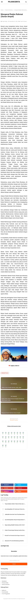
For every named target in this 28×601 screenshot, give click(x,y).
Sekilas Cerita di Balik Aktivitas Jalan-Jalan (11, 387)
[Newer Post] (12, 419)
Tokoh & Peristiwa (24, 21)
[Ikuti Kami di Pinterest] (20, 488)
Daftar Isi (4, 590)
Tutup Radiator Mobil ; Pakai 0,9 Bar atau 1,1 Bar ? (16, 503)
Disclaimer (4, 581)
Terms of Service (5, 584)
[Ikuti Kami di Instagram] (7, 491)
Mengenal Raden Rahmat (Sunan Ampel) (10, 412)
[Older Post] (16, 419)
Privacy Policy (5, 582)
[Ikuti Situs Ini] (20, 491)
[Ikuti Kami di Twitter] (20, 485)
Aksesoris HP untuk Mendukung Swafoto (14, 540)
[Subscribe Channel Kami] (7, 488)
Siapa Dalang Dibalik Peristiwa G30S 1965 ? (15, 525)
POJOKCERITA (14, 598)
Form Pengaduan (6, 593)
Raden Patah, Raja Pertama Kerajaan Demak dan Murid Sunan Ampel (12, 399)
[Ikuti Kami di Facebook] (7, 485)
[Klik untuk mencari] (26, 2)
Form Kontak (5, 592)
